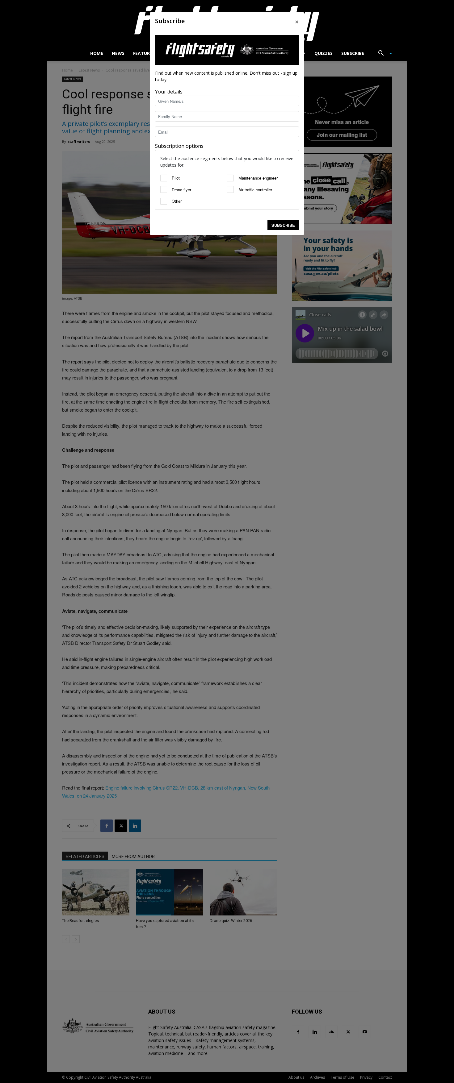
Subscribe (283, 225)
